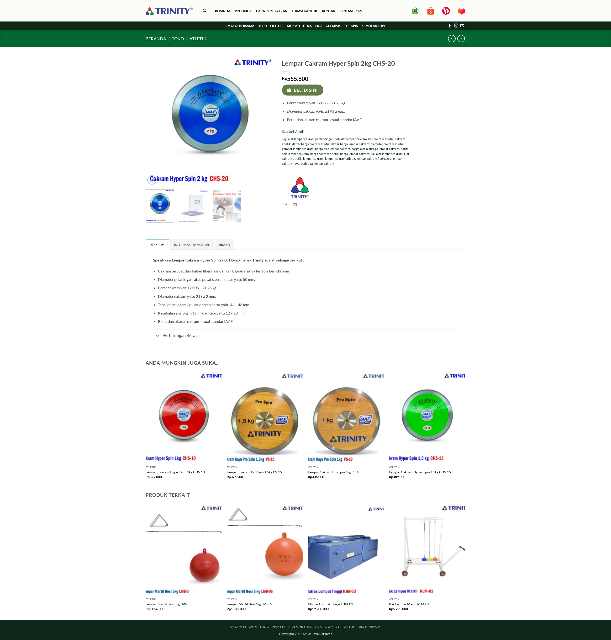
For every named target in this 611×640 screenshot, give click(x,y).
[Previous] (154, 121)
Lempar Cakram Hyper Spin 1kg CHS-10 (175, 472)
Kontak (328, 11)
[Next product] (451, 38)
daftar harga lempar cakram (350, 144)
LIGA (318, 26)
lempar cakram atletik (340, 158)
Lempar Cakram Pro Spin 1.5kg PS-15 (254, 472)
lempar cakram (313, 158)
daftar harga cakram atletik (311, 144)
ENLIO (262, 26)
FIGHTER (277, 26)
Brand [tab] (224, 245)
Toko (178, 38)
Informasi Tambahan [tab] (192, 245)
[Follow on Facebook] (450, 26)
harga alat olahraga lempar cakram (375, 149)
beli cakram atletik (381, 139)
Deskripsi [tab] (157, 245)
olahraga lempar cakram (317, 163)
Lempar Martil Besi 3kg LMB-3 (168, 604)
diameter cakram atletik (387, 144)
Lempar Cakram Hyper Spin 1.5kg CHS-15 (420, 472)
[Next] (266, 121)
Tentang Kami (352, 11)
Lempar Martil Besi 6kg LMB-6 (249, 604)
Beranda (222, 11)
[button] (204, 10)
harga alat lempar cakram (332, 149)
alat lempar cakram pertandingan (310, 139)
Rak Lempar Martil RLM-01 (409, 604)
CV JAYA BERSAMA (240, 26)
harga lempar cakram (354, 154)
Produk (241, 11)
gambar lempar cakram (298, 149)
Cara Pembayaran (271, 11)
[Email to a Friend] (295, 205)
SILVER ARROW (373, 26)
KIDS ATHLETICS (299, 26)
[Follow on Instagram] (456, 26)
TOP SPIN (351, 26)
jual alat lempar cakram (387, 154)
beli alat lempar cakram (351, 139)
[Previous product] (461, 38)
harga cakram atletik (324, 154)
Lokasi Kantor (304, 11)
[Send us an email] (462, 26)
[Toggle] (157, 336)
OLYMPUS (333, 26)
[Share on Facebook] (286, 205)
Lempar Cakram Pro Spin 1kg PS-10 (334, 472)
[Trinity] (300, 187)
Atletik (198, 38)
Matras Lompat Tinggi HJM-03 (330, 604)
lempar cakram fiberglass (374, 158)
